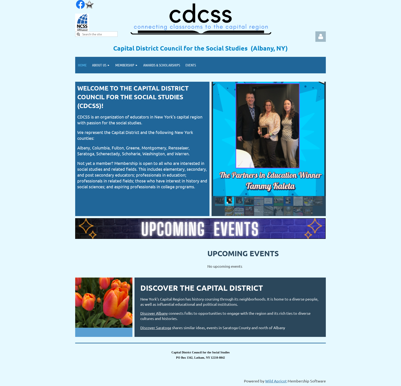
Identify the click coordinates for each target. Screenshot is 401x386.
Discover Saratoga (155, 327)
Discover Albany (154, 313)
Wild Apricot (276, 381)
